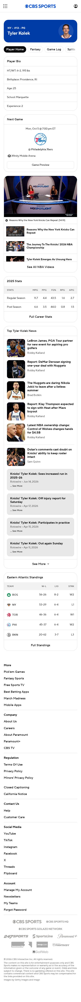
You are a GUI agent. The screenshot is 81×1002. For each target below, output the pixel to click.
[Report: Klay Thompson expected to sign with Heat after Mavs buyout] (16, 411)
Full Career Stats (40, 317)
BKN (15, 635)
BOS (15, 595)
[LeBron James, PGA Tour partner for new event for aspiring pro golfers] (16, 348)
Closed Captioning (16, 787)
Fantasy (35, 49)
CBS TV (9, 748)
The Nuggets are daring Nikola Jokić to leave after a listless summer (48, 386)
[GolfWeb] (40, 952)
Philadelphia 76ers (42, 149)
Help (7, 810)
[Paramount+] (67, 935)
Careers (9, 728)
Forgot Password (15, 910)
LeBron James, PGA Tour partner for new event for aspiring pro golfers (50, 344)
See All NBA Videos (40, 267)
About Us (10, 721)
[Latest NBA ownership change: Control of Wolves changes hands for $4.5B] (16, 433)
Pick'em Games (14, 672)
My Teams (11, 903)
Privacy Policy (13, 771)
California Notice (15, 794)
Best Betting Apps (16, 692)
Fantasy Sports (14, 678)
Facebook (10, 853)
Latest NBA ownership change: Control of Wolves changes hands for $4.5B (50, 428)
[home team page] (40, 139)
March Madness (14, 698)
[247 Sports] (16, 936)
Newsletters (12, 896)
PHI (14, 625)
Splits (71, 49)
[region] (40, 196)
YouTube (10, 834)
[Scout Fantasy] (61, 944)
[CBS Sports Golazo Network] (40, 928)
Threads (9, 867)
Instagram (10, 847)
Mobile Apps (12, 705)
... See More (16, 486)
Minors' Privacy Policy (18, 778)
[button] (5, 6)
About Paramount (16, 735)
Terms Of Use (13, 764)
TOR (15, 615)
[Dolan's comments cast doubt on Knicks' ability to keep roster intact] (16, 457)
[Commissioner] (21, 943)
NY (14, 605)
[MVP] (42, 943)
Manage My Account (18, 890)
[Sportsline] (43, 936)
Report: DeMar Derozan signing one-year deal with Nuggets (49, 363)
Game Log (54, 49)
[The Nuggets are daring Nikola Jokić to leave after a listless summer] (16, 390)
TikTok (8, 840)
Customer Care (14, 817)
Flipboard (10, 873)
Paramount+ (12, 741)
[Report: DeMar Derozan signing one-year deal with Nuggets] (16, 369)
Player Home (15, 49)
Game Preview (40, 165)
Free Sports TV (14, 685)
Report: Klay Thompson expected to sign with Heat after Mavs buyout (50, 407)
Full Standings (40, 645)
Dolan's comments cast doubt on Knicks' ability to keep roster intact (49, 453)
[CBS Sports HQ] (57, 921)
